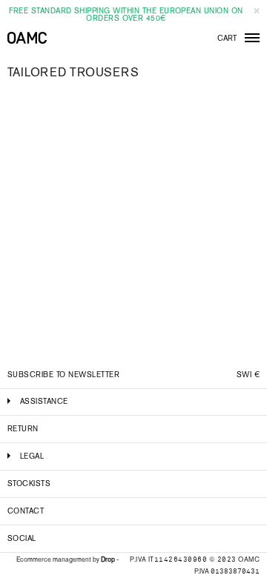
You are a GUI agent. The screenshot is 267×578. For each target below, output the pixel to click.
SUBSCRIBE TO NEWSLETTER (63, 374)
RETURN (23, 429)
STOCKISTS (28, 483)
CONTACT (25, 511)
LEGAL (32, 456)
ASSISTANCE (44, 401)
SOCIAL (21, 538)
